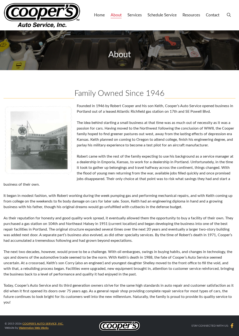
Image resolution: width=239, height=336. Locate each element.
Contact (212, 15)
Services (134, 15)
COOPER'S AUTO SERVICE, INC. (42, 323)
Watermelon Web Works (34, 327)
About (116, 15)
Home (99, 15)
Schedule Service (162, 15)
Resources (191, 15)
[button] (228, 15)
